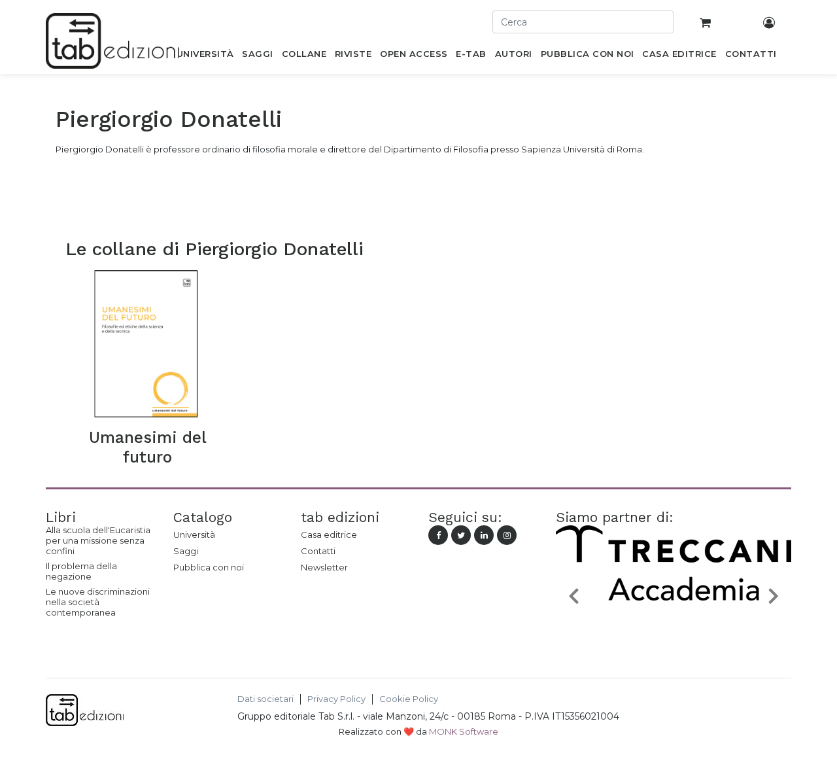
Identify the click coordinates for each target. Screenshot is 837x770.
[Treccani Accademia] (673, 626)
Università (194, 534)
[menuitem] (205, 56)
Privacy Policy (336, 699)
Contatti (318, 551)
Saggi (185, 551)
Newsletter (324, 567)
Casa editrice (329, 534)
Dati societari (265, 699)
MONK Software (463, 731)
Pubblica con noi (208, 567)
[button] (573, 595)
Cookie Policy (408, 699)
